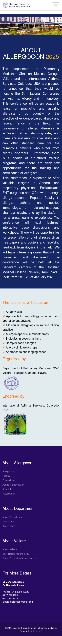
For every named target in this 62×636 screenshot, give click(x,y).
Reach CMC (8, 526)
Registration (8, 493)
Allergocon (8, 471)
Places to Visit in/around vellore (19, 558)
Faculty (6, 475)
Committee (8, 480)
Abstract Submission (13, 484)
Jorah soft (37, 631)
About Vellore (9, 549)
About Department (12, 517)
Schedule (7, 489)
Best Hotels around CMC (15, 553)
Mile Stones (8, 521)
